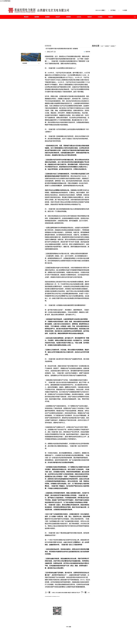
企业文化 (79, 16)
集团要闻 (37, 16)
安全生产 (58, 16)
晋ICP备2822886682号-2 (81, 621)
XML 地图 (68, 626)
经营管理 (68, 16)
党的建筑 (47, 16)
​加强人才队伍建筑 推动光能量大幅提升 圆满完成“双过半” (66, 592)
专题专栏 (89, 16)
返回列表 (88, 51)
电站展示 (110, 16)
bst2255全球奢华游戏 (5, 1)
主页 (102, 46)
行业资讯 (100, 16)
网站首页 (26, 16)
